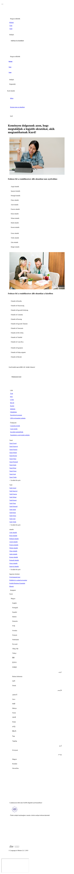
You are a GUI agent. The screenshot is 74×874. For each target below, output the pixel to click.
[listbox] (37, 684)
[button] (37, 41)
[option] (37, 603)
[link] (37, 22)
